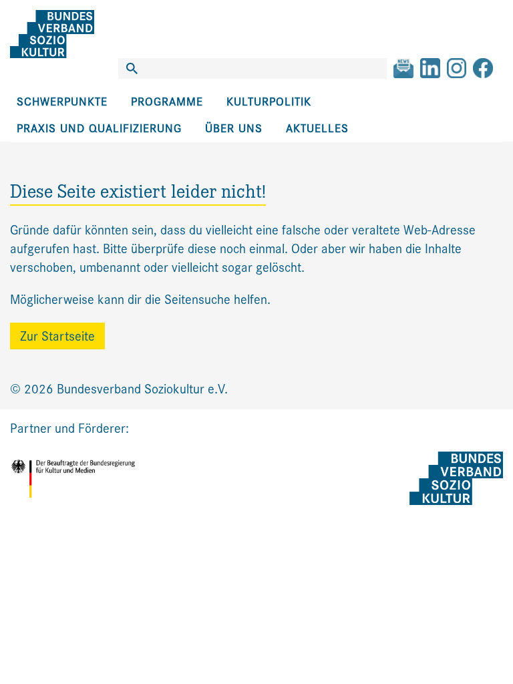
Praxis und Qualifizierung (99, 129)
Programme (167, 102)
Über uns (234, 129)
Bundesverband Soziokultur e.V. (142, 389)
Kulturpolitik (268, 102)
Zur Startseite (57, 336)
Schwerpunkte (62, 102)
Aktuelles (317, 129)
